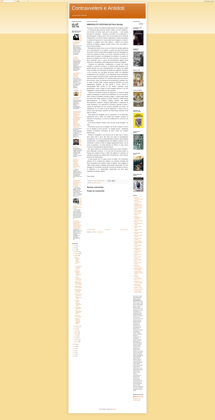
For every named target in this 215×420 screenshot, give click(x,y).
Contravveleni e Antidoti (98, 8)
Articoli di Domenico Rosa (138, 201)
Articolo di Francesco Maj (137, 266)
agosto (76, 328)
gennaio (76, 341)
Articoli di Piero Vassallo (137, 257)
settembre (76, 326)
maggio (76, 334)
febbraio (76, 339)
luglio (75, 330)
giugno (76, 332)
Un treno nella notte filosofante (138, 291)
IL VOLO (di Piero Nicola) (78, 316)
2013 (74, 348)
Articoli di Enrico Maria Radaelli (138, 211)
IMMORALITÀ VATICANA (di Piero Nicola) (78, 283)
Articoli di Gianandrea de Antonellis (137, 218)
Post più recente (91, 229)
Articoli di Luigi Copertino (137, 239)
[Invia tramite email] (108, 181)
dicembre (76, 251)
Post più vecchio (124, 229)
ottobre (76, 255)
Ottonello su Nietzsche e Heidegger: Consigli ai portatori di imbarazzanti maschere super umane (76, 163)
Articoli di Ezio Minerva (137, 214)
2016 (74, 249)
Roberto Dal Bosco (138, 289)
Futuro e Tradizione (136, 276)
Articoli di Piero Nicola (96, 182)
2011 (74, 352)
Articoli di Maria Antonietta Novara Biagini (138, 242)
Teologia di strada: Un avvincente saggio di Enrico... (77, 321)
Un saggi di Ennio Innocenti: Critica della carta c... (77, 303)
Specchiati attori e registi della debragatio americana (77, 74)
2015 (74, 344)
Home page (107, 229)
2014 (74, 346)
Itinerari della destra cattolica (137, 285)
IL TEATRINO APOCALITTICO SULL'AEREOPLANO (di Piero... (78, 310)
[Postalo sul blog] (109, 181)
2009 (74, 356)
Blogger (114, 409)
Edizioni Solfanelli (139, 396)
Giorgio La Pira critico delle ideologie (77, 291)
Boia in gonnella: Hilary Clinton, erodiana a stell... (77, 260)
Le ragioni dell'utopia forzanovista (76, 58)
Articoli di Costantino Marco (138, 198)
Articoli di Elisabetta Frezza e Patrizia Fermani (138, 205)
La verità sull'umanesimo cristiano (77, 279)
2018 (74, 246)
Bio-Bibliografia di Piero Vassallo (138, 269)
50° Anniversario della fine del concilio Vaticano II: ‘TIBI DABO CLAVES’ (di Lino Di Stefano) (77, 183)
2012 (74, 350)
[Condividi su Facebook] (113, 181)
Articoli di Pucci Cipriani (137, 263)
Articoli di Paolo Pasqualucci (138, 249)
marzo (76, 337)
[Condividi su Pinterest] (114, 181)
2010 (74, 354)
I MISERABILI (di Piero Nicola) (78, 287)
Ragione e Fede (138, 287)
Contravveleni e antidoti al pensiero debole (138, 273)
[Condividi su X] (111, 181)
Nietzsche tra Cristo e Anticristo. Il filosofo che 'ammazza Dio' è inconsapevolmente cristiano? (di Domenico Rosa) (77, 224)
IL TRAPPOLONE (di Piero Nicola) (78, 267)
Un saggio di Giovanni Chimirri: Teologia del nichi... (77, 273)
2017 (74, 248)
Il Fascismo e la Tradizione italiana (138, 282)
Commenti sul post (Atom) (97, 232)
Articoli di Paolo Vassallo (138, 252)
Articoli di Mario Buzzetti (137, 246)
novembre (76, 253)
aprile (75, 336)
